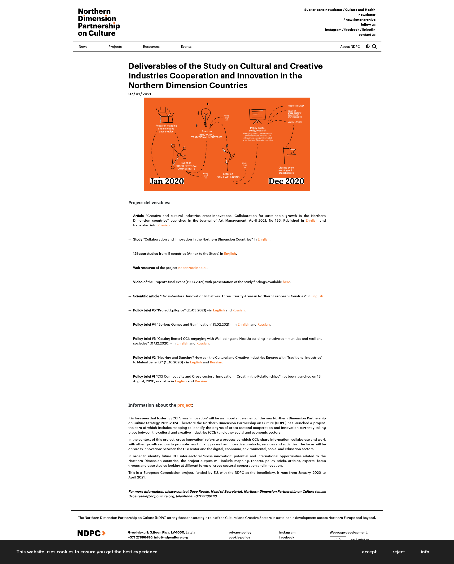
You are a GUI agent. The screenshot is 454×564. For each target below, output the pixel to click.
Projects (115, 46)
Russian (163, 225)
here (286, 282)
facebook (351, 29)
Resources (151, 46)
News (83, 46)
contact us (367, 34)
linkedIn (368, 29)
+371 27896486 (140, 537)
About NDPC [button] (350, 46)
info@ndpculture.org (171, 537)
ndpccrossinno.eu (192, 268)
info (425, 552)
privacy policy (240, 532)
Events (186, 46)
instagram (333, 29)
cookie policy (239, 537)
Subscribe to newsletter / (324, 10)
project (184, 405)
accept (369, 552)
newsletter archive (360, 19)
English (312, 220)
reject (399, 552)
